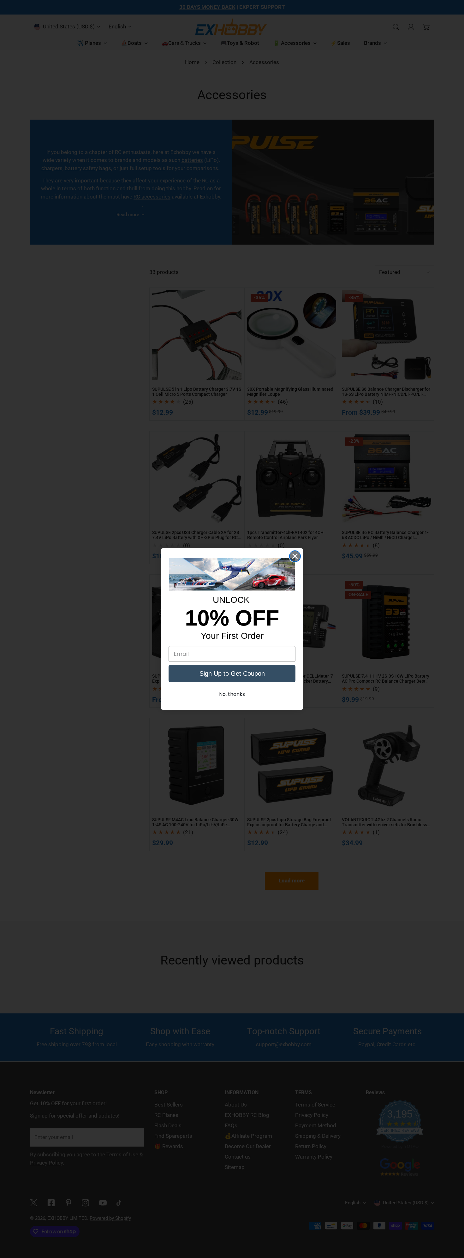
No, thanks (232, 694)
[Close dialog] (294, 556)
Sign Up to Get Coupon (232, 673)
